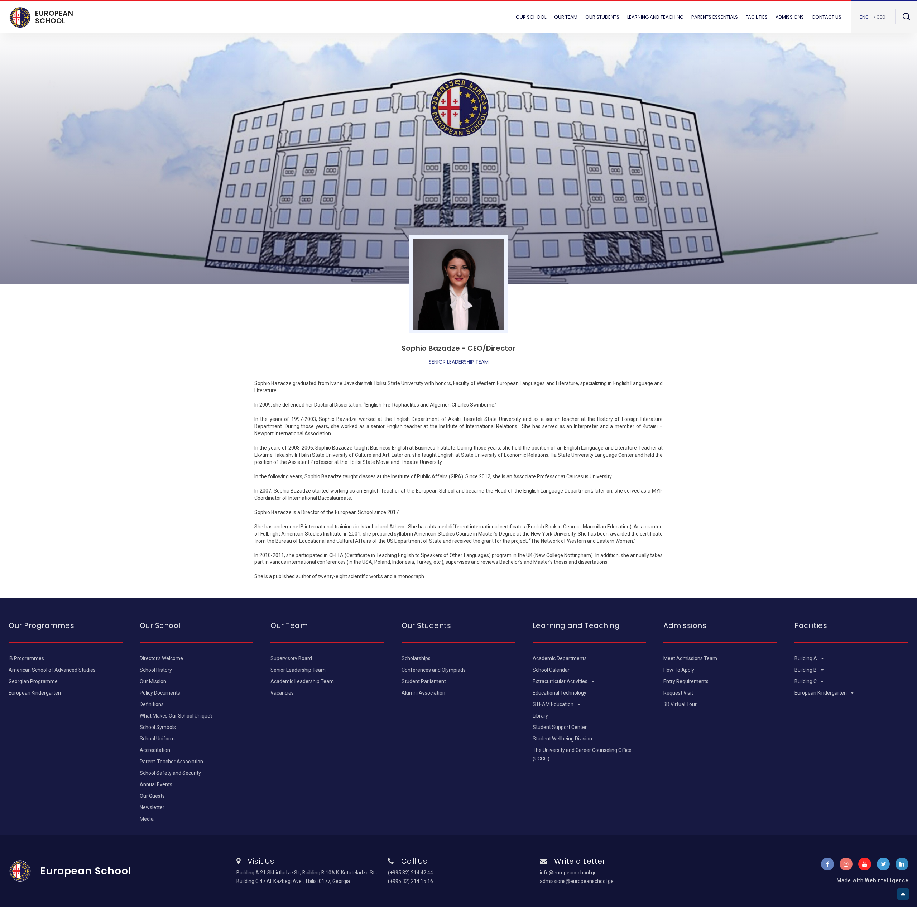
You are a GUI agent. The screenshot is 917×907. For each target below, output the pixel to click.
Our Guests (152, 796)
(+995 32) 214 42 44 (410, 872)
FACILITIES (757, 17)
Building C (806, 681)
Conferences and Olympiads (434, 670)
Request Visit (678, 693)
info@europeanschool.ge (568, 872)
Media (147, 819)
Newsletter (152, 807)
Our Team (565, 17)
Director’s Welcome (161, 658)
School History (156, 670)
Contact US (826, 17)
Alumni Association (423, 693)
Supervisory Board (291, 658)
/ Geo (879, 17)
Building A (806, 658)
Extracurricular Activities (561, 681)
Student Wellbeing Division (562, 739)
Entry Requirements (686, 681)
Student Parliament (424, 681)
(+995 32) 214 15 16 (410, 881)
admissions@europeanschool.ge (577, 881)
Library (540, 716)
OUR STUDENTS (602, 17)
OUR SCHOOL (531, 17)
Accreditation (155, 750)
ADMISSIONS (790, 17)
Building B (806, 670)
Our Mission (153, 681)
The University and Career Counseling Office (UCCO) (582, 754)
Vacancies (282, 693)
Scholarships (416, 658)
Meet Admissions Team (690, 658)
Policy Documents (160, 693)
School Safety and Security (170, 773)
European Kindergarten (35, 693)
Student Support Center (560, 727)
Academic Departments (560, 658)
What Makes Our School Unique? (176, 716)
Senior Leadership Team (298, 670)
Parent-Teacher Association (171, 761)
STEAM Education (554, 704)
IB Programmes (26, 658)
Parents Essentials (714, 17)
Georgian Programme (33, 681)
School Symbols (158, 727)
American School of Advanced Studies (52, 670)
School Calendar (551, 670)
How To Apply (678, 670)
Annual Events (156, 784)
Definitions (152, 704)
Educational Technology (559, 693)
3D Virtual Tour (680, 704)
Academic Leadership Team (302, 681)
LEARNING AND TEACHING (655, 17)
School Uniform (157, 739)
